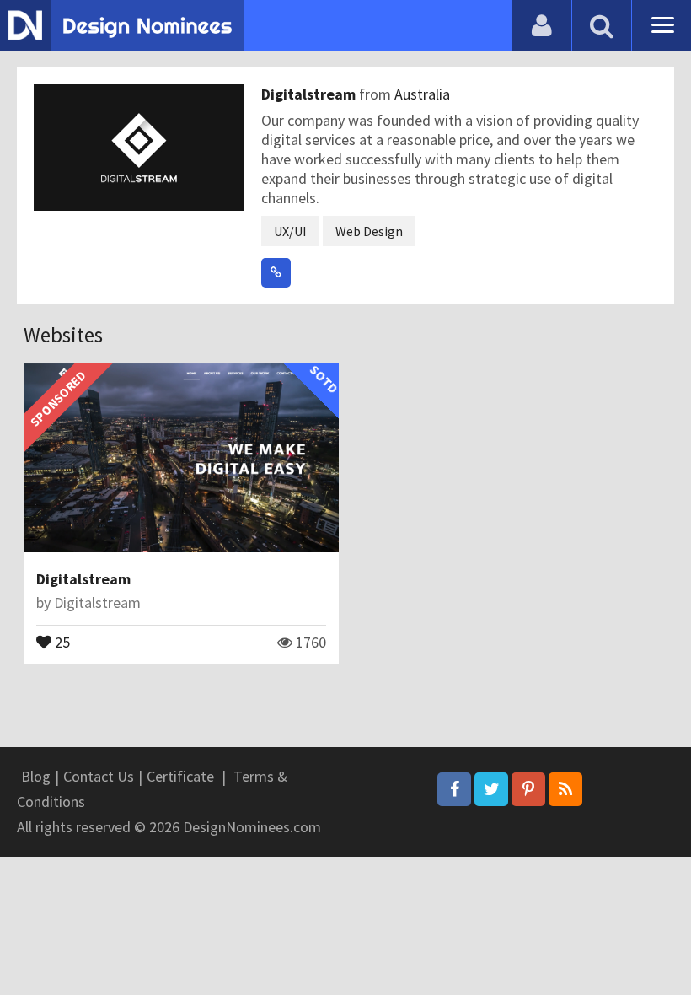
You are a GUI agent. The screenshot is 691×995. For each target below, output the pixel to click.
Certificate (180, 776)
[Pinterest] (528, 789)
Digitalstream (310, 94)
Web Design (369, 231)
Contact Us (98, 776)
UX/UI (290, 231)
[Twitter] (491, 789)
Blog (36, 776)
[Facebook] (454, 789)
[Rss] (565, 789)
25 (60, 640)
